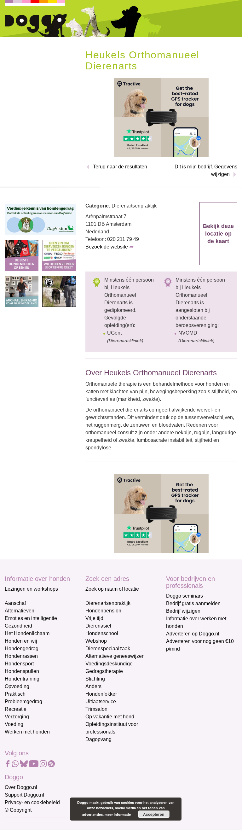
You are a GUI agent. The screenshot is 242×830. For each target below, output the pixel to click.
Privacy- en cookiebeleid (32, 802)
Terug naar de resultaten (120, 166)
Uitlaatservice (100, 701)
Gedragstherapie (104, 671)
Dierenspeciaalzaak (107, 648)
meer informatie (118, 814)
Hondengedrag (21, 648)
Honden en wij (21, 641)
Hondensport (19, 663)
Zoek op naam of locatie (112, 589)
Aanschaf (15, 603)
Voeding (14, 724)
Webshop (96, 641)
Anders (93, 686)
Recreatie (15, 709)
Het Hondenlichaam (27, 633)
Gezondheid (18, 625)
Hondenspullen (22, 671)
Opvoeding (17, 686)
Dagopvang (98, 739)
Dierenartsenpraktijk (107, 603)
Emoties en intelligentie (31, 618)
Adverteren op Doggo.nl (192, 633)
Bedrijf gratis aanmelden (193, 603)
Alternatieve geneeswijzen (115, 656)
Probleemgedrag (23, 701)
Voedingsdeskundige (109, 663)
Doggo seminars (184, 596)
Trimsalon (96, 709)
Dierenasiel (98, 625)
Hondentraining (22, 678)
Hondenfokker (101, 694)
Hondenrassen (21, 656)
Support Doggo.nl (24, 795)
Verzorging (17, 716)
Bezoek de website (106, 246)
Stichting (95, 678)
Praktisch (15, 694)
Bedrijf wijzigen (183, 611)
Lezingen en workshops (31, 589)
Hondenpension (103, 610)
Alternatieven (19, 610)
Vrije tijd (94, 618)
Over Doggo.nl (21, 787)
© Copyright (18, 810)
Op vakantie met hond (109, 716)
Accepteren (153, 814)
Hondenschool (101, 633)
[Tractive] (161, 117)
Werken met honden (27, 731)
